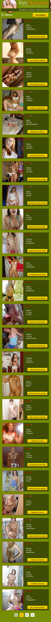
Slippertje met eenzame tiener (37, 370)
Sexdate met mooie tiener (37, 346)
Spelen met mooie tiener (37, 155)
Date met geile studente (37, 84)
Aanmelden (41, 15)
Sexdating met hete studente (37, 203)
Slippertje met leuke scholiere (37, 441)
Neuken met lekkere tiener (37, 250)
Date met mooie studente (37, 298)
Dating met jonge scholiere (37, 36)
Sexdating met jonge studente (37, 584)
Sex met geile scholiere (37, 607)
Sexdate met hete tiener (37, 322)
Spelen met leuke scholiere (37, 227)
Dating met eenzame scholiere (37, 560)
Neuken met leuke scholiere (37, 179)
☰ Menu (7, 15)
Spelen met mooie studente (37, 488)
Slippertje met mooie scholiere (37, 512)
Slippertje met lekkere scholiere (37, 132)
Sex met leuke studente (37, 60)
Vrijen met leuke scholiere (37, 417)
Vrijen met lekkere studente (37, 536)
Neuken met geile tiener (37, 108)
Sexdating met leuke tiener (37, 274)
